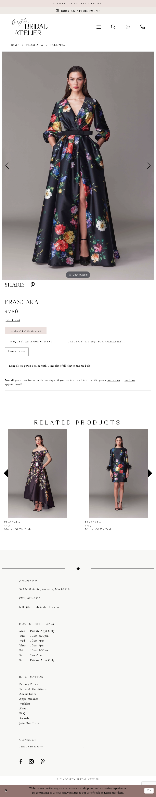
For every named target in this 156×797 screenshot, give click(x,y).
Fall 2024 (57, 45)
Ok (149, 790)
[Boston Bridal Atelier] (29, 26)
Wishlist (24, 703)
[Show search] (113, 26)
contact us (113, 380)
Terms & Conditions (33, 689)
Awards (24, 718)
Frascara (34, 45)
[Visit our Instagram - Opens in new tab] (31, 762)
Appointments (28, 698)
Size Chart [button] (13, 320)
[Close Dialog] (6, 790)
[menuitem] (98, 26)
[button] (98, 26)
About (23, 708)
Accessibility (27, 694)
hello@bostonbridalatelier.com (39, 607)
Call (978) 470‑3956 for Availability (96, 342)
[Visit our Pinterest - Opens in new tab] (43, 762)
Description (16, 351)
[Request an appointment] (128, 26)
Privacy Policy (28, 684)
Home (14, 45)
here (120, 792)
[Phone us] (142, 26)
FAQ (22, 713)
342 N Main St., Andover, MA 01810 (44, 589)
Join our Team (29, 723)
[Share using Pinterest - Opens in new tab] (33, 285)
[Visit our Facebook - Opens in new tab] (21, 762)
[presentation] (37, 473)
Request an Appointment (31, 342)
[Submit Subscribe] (82, 747)
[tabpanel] (78, 166)
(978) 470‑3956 (30, 598)
